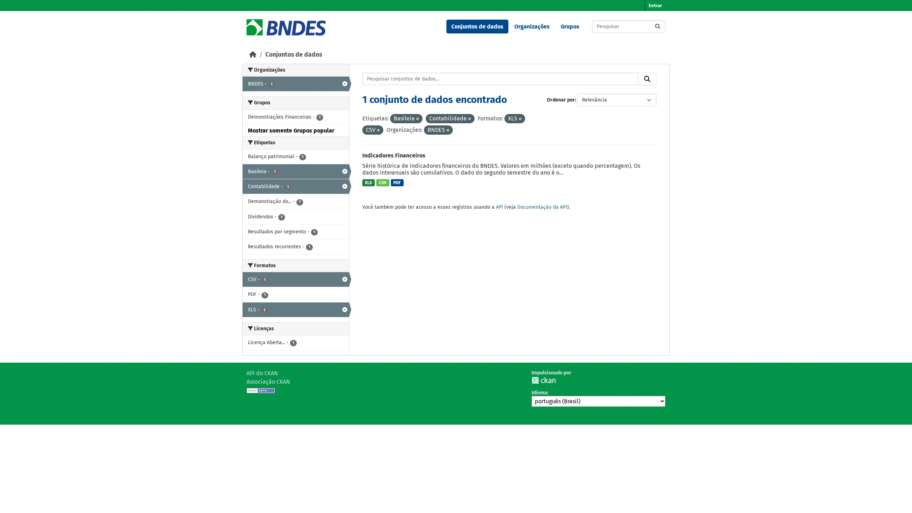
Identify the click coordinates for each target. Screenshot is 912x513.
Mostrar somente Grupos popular (291, 130)
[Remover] (417, 119)
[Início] (252, 54)
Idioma (539, 393)
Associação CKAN (268, 381)
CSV (383, 182)
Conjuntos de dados (477, 26)
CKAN (544, 380)
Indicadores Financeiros (393, 155)
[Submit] (658, 26)
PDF (397, 182)
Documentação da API (542, 207)
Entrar (655, 5)
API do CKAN (262, 373)
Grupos (570, 26)
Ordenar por (561, 100)
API (499, 207)
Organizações (532, 26)
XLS (368, 182)
